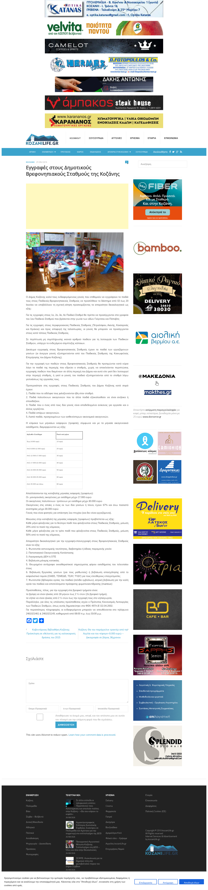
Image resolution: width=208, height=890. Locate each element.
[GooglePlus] (176, 152)
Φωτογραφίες (32, 854)
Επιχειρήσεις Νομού (115, 849)
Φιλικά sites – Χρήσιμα (116, 838)
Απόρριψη (168, 882)
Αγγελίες (116, 138)
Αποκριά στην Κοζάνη (118, 152)
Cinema (109, 806)
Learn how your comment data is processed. (92, 734)
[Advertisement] (77, 206)
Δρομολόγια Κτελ (114, 832)
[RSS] (180, 152)
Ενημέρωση (47, 152)
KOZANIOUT (75, 138)
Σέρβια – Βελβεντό (34, 816)
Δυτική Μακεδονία (34, 822)
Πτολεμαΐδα (31, 806)
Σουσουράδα (96, 138)
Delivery (109, 800)
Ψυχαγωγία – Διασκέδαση (38, 843)
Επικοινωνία (171, 138)
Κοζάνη (30, 162)
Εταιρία (152, 138)
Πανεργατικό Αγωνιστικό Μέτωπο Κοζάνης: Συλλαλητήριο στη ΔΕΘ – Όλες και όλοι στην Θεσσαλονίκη (83, 846)
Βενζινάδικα (111, 827)
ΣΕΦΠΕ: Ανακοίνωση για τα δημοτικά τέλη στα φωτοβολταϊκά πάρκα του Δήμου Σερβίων (84, 862)
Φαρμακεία (111, 811)
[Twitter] (173, 152)
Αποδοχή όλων (191, 882)
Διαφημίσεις (150, 806)
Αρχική (32, 152)
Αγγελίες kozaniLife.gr (116, 843)
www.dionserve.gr (152, 417)
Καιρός (80, 152)
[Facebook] (169, 152)
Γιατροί (109, 816)
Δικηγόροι (110, 822)
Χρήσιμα (135, 138)
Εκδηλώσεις (95, 152)
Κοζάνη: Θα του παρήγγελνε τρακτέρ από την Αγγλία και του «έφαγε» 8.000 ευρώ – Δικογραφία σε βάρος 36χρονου (103, 633)
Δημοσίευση (66, 724)
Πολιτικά (30, 832)
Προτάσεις (66, 152)
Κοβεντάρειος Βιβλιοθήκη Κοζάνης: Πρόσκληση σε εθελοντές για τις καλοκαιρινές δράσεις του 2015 (51, 633)
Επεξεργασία (145, 882)
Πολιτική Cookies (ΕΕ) (155, 811)
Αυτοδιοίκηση (32, 838)
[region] (104, 880)
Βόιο (28, 811)
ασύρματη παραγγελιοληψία (160, 410)
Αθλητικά (30, 827)
